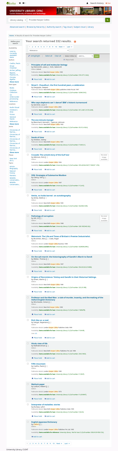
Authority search (54, 27)
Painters (13, 175)
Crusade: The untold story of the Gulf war (50, 155)
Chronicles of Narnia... (15, 131)
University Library (12, 3)
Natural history (13, 172)
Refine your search (15, 42)
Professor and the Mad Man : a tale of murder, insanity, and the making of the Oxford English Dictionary (67, 299)
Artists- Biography (14, 167)
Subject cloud (80, 27)
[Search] (107, 20)
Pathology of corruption (42, 216)
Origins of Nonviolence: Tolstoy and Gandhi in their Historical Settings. (64, 277)
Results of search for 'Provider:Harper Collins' (34, 35)
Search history (97, 3)
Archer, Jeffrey (15, 70)
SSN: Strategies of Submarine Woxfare (48, 175)
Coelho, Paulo (15, 63)
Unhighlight (35, 56)
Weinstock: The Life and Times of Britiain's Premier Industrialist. (60, 236)
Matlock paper (38, 384)
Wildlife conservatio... (15, 179)
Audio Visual (14, 107)
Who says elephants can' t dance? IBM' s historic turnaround (59, 102)
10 (56, 47)
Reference (14, 101)
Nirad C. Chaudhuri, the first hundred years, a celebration (57, 85)
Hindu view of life (39, 343)
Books (12, 88)
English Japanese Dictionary (44, 422)
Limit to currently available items (13, 54)
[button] (20, 3)
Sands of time (37, 137)
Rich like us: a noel (40, 320)
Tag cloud (67, 27)
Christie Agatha (13, 78)
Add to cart (50, 79)
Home (11, 35)
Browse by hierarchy (36, 27)
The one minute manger (42, 120)
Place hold (38, 79)
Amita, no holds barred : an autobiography (51, 196)
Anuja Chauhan (13, 67)
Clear (109, 3)
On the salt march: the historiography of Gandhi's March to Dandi (61, 257)
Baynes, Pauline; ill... (14, 74)
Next (61, 47)
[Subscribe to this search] (75, 41)
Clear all (58, 56)
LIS (36, 333)
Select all (48, 56)
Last (69, 47)
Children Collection (13, 91)
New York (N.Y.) (13, 159)
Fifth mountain (38, 364)
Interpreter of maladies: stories (45, 405)
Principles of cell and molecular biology (49, 65)
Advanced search (17, 27)
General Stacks (13, 118)
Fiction (12, 114)
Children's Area (14, 111)
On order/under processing (14, 97)
